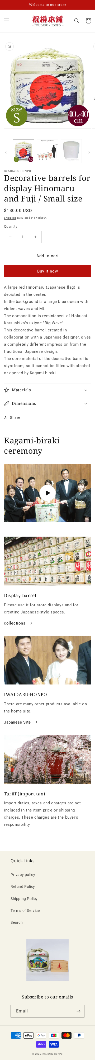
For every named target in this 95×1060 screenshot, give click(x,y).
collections (15, 623)
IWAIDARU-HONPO (52, 1054)
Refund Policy (23, 886)
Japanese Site (17, 722)
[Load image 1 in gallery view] (23, 151)
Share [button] (15, 417)
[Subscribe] (78, 1011)
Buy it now (47, 271)
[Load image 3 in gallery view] (71, 151)
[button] (77, 21)
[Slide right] (89, 152)
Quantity (10, 226)
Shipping (10, 217)
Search (17, 922)
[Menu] (6, 21)
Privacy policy (23, 875)
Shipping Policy (24, 899)
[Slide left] (6, 152)
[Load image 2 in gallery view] (47, 151)
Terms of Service (25, 910)
